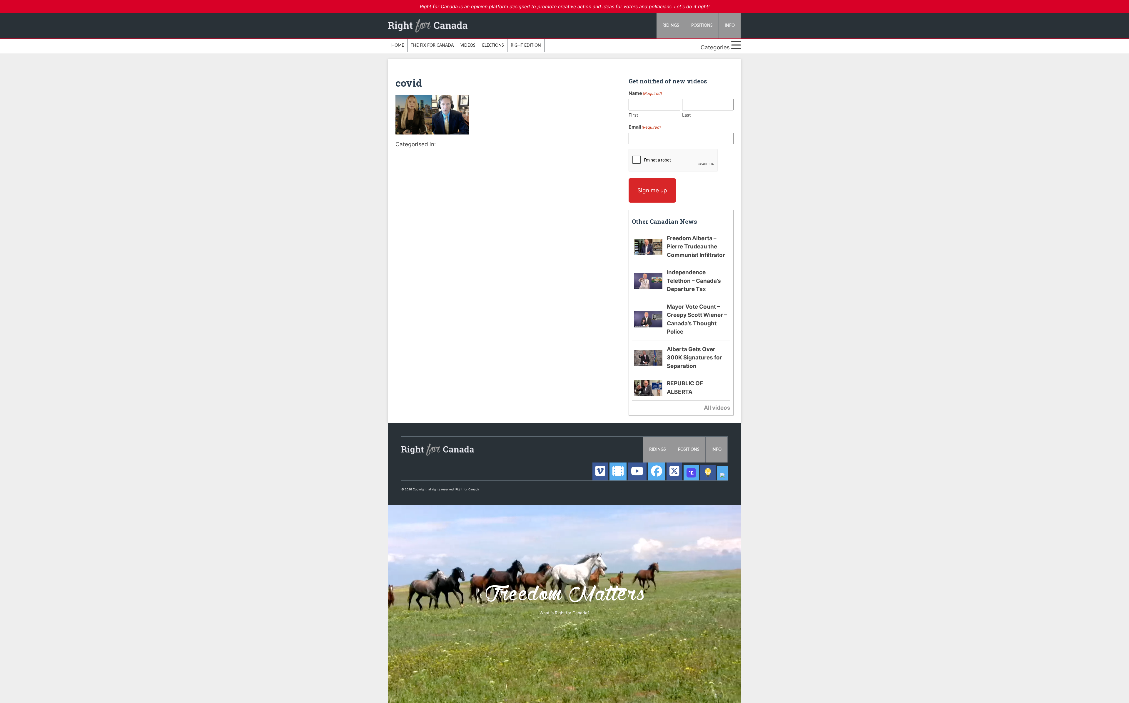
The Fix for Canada (432, 45)
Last (686, 115)
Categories (716, 47)
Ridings (670, 25)
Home (397, 45)
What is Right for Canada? (564, 612)
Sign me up (652, 190)
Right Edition (526, 45)
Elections (493, 45)
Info (730, 25)
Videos (467, 45)
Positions (702, 25)
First (633, 115)
